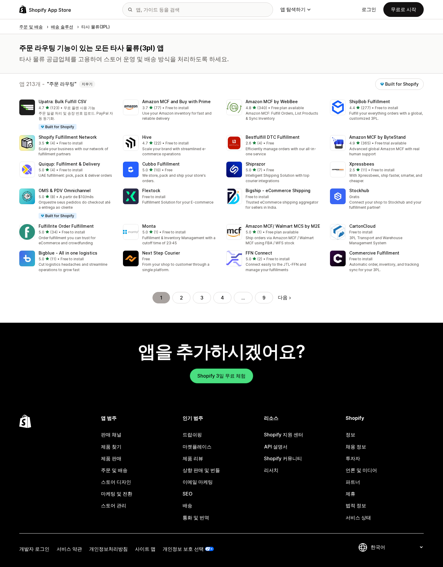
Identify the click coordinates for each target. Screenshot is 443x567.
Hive (147, 137)
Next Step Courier (161, 252)
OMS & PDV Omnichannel (65, 190)
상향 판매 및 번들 (201, 470)
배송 (187, 505)
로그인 (369, 9)
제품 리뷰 (193, 458)
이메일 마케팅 (198, 482)
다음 (282, 297)
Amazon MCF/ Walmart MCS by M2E (283, 226)
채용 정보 (356, 447)
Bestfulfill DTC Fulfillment (273, 137)
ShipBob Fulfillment (369, 101)
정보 (350, 435)
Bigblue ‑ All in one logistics (68, 252)
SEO (188, 494)
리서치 (271, 470)
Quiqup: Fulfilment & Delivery (69, 163)
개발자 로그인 (34, 549)
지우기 (87, 84)
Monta (149, 226)
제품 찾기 (111, 447)
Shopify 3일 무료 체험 (221, 376)
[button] (66, 115)
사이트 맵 (145, 549)
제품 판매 (111, 458)
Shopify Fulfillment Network (68, 137)
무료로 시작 (403, 9)
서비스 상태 (358, 518)
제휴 (350, 494)
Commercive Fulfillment (374, 252)
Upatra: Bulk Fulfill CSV (62, 101)
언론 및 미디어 (361, 470)
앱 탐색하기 (293, 9)
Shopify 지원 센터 (283, 435)
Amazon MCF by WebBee (272, 101)
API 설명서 (275, 447)
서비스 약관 (69, 549)
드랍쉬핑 (192, 435)
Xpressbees (361, 163)
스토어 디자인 (116, 482)
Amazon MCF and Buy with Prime (176, 101)
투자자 (353, 458)
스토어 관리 (113, 505)
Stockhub (359, 190)
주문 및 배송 (114, 470)
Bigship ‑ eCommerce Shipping (278, 190)
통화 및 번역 (196, 518)
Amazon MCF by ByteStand (377, 137)
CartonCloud (362, 226)
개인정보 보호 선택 (183, 549)
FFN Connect (259, 252)
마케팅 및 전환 (116, 494)
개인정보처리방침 (108, 549)
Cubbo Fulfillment (161, 163)
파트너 (353, 482)
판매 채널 (111, 435)
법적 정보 (356, 505)
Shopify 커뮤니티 (283, 458)
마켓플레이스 (197, 447)
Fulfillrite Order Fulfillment (66, 226)
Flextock (151, 190)
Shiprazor (255, 163)
